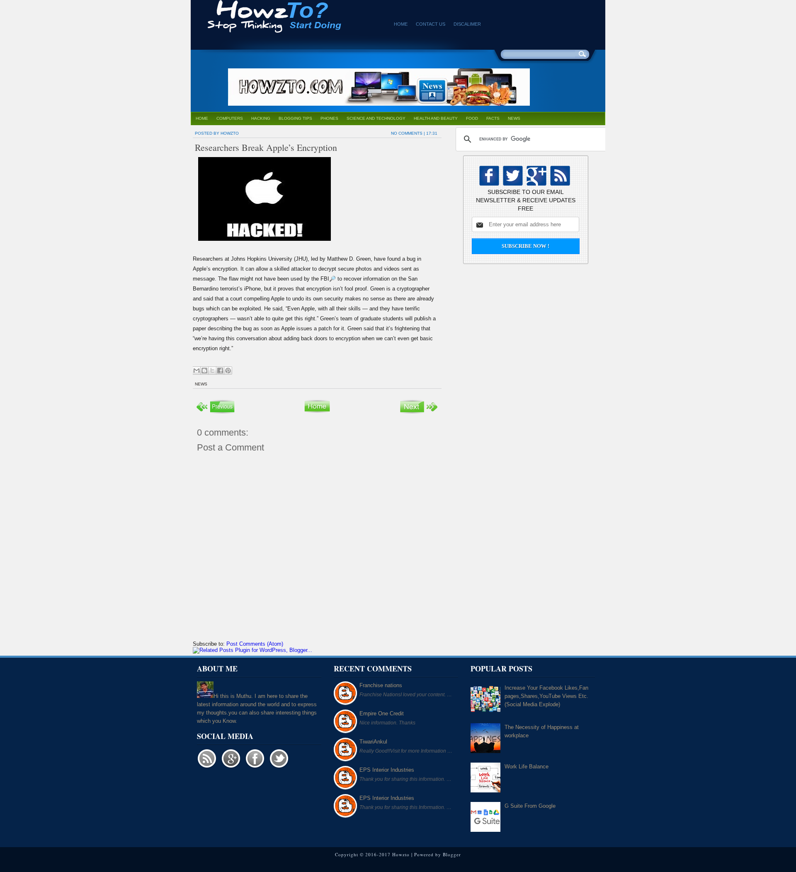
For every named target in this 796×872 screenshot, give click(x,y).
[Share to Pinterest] (228, 370)
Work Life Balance (526, 766)
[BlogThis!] (204, 370)
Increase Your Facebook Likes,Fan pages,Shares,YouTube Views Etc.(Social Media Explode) (546, 696)
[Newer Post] (215, 412)
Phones (329, 118)
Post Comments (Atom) (254, 644)
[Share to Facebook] (220, 370)
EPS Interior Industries (386, 770)
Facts (493, 118)
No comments (406, 133)
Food (472, 118)
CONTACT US (430, 24)
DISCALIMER (467, 24)
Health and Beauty (436, 118)
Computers (229, 118)
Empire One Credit (381, 713)
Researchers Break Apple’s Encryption (266, 147)
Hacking (260, 118)
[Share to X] (212, 370)
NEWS (201, 384)
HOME (401, 24)
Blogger (452, 854)
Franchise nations (380, 685)
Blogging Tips (295, 118)
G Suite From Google (530, 806)
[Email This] (196, 370)
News (514, 118)
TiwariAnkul (373, 742)
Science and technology (376, 118)
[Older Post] (418, 412)
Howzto (401, 854)
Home (202, 118)
